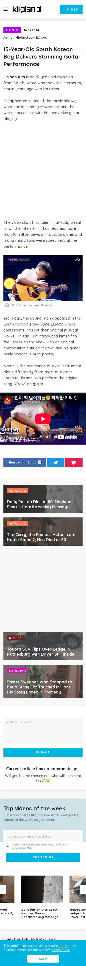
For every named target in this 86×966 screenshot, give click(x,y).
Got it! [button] (43, 959)
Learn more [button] (61, 950)
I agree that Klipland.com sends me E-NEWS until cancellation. (39, 846)
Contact (39, 939)
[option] (43, 897)
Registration (16, 939)
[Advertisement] (43, 170)
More (29, 847)
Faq (52, 939)
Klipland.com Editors (31, 37)
